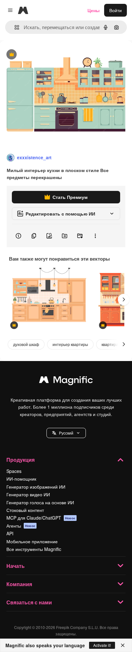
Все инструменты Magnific (33, 549)
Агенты (20, 525)
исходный (43, 54)
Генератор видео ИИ (28, 494)
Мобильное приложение (32, 541)
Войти (115, 10)
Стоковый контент (25, 510)
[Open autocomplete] (14, 27)
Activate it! (102, 645)
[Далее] (123, 300)
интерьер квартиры (70, 344)
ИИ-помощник (21, 478)
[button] (66, 433)
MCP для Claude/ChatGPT (40, 518)
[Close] (123, 645)
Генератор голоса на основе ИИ (40, 502)
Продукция (20, 459)
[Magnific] (66, 381)
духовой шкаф (26, 344)
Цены (93, 10)
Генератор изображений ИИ (35, 486)
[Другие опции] (95, 235)
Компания (19, 584)
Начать (15, 566)
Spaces (13, 471)
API (9, 533)
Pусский (66, 433)
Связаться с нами (29, 602)
